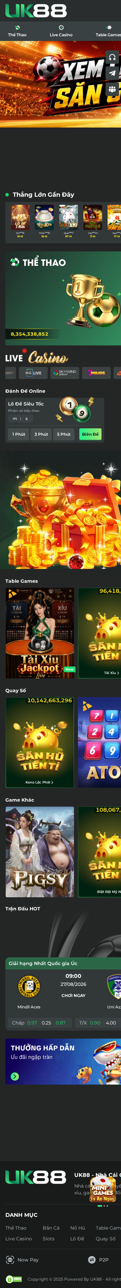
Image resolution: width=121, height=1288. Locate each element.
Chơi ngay (73, 995)
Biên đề (90, 434)
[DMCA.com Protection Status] (13, 1279)
